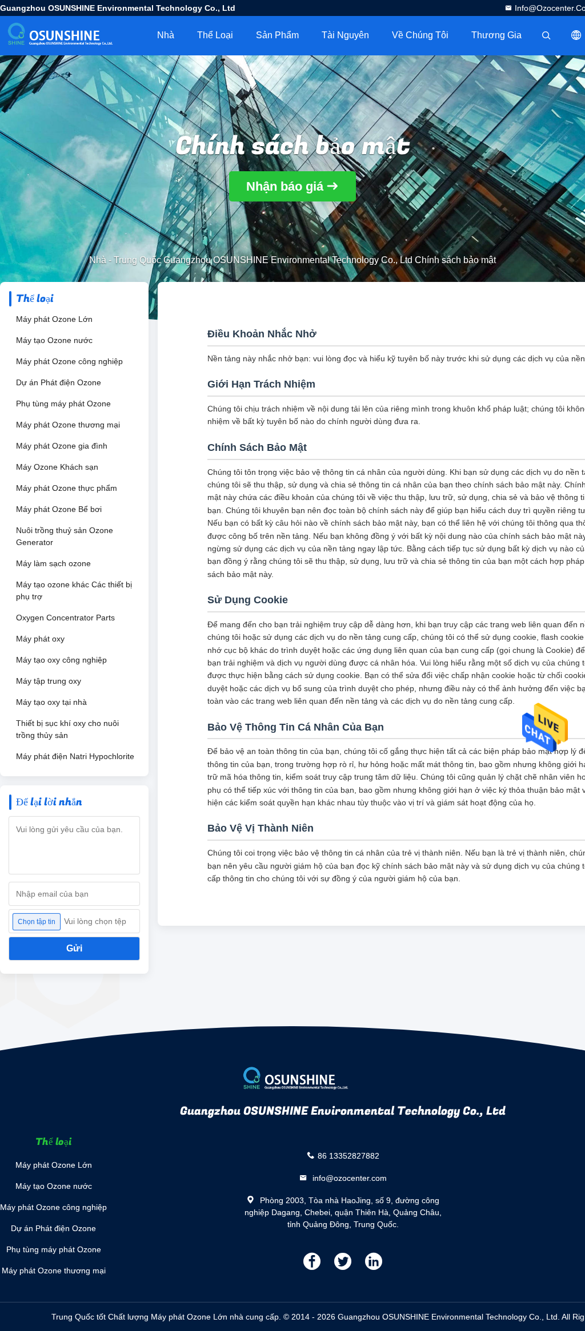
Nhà (165, 35)
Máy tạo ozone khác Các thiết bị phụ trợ (74, 590)
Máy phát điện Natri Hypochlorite (75, 756)
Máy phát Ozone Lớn (54, 319)
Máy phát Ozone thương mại (68, 424)
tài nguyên (345, 35)
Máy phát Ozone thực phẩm (66, 488)
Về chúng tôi (420, 35)
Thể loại (215, 35)
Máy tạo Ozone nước (54, 340)
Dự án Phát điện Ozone (58, 382)
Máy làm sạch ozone (53, 563)
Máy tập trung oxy (48, 680)
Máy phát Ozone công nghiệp (69, 361)
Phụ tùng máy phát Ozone (63, 403)
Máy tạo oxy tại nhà (51, 702)
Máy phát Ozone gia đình (61, 445)
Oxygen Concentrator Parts (65, 617)
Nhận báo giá (284, 186)
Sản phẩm (277, 35)
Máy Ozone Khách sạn (57, 466)
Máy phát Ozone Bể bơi (59, 509)
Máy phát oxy (40, 638)
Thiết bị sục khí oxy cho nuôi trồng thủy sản (67, 729)
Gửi (74, 948)
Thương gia (496, 35)
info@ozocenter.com (348, 1178)
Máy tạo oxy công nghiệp (61, 659)
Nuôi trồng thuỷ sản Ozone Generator (64, 536)
